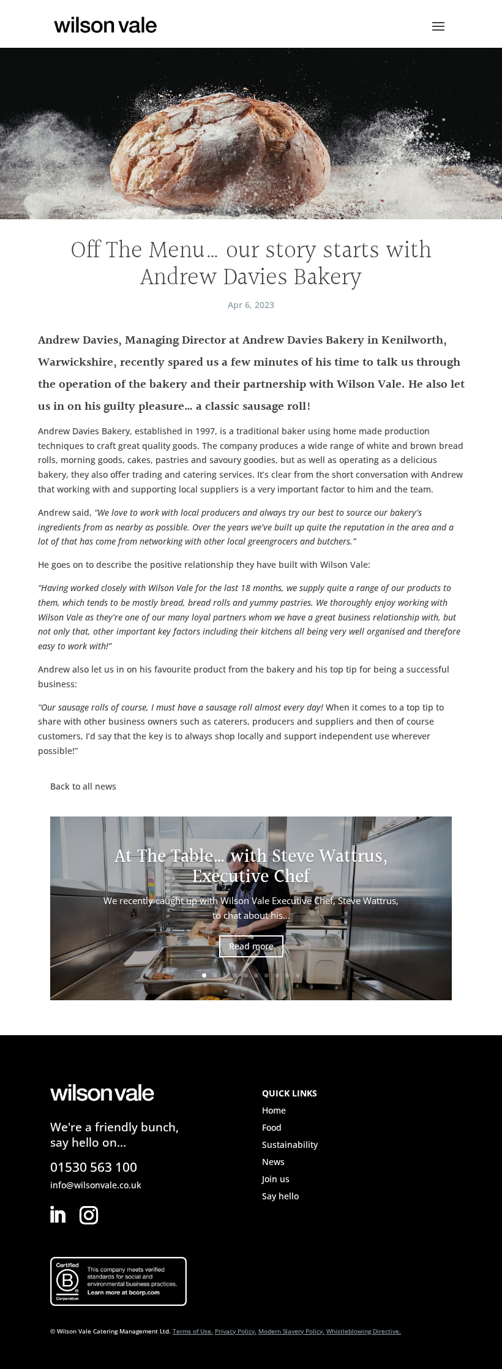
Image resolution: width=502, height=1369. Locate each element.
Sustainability (290, 1144)
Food (272, 1127)
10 (298, 975)
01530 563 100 (93, 1166)
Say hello (280, 1196)
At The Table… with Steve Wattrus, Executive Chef (251, 867)
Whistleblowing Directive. (363, 1331)
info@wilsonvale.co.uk (95, 1185)
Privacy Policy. (236, 1331)
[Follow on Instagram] (88, 1215)
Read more (251, 946)
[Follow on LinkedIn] (57, 1215)
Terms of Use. (193, 1331)
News (273, 1161)
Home (274, 1110)
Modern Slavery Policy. (291, 1331)
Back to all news (83, 786)
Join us (276, 1179)
